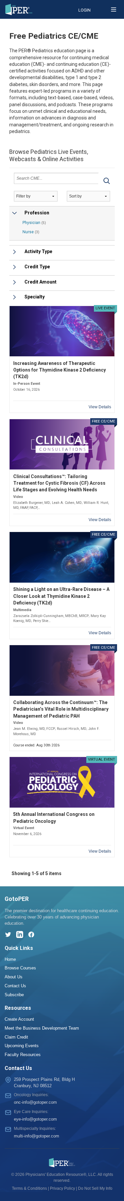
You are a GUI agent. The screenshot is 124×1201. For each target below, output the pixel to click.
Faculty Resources (23, 1054)
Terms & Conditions (29, 1188)
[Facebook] (31, 934)
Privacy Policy (62, 1188)
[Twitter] (8, 934)
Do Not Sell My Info (95, 1188)
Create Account (19, 1019)
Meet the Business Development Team (42, 1028)
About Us (13, 976)
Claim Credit (16, 1037)
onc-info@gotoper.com (35, 1102)
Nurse (30, 232)
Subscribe (14, 994)
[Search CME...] (106, 181)
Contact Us (15, 985)
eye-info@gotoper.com (35, 1119)
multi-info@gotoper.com (36, 1136)
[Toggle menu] (113, 9)
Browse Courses (20, 967)
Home (10, 959)
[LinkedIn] (19, 934)
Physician (34, 222)
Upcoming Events (22, 1045)
